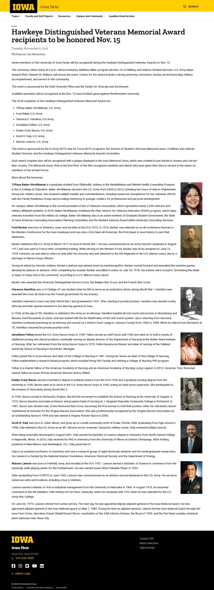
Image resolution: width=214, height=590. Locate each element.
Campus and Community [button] (89, 16)
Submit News (147, 547)
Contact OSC (147, 538)
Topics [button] (15, 16)
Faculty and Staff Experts (39, 16)
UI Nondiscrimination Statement (39, 588)
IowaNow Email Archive (122, 16)
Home (14, 26)
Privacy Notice (17, 588)
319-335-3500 (24, 558)
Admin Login (22, 573)
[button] (190, 6)
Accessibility (61, 588)
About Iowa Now (149, 543)
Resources (64, 16)
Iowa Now (49, 7)
